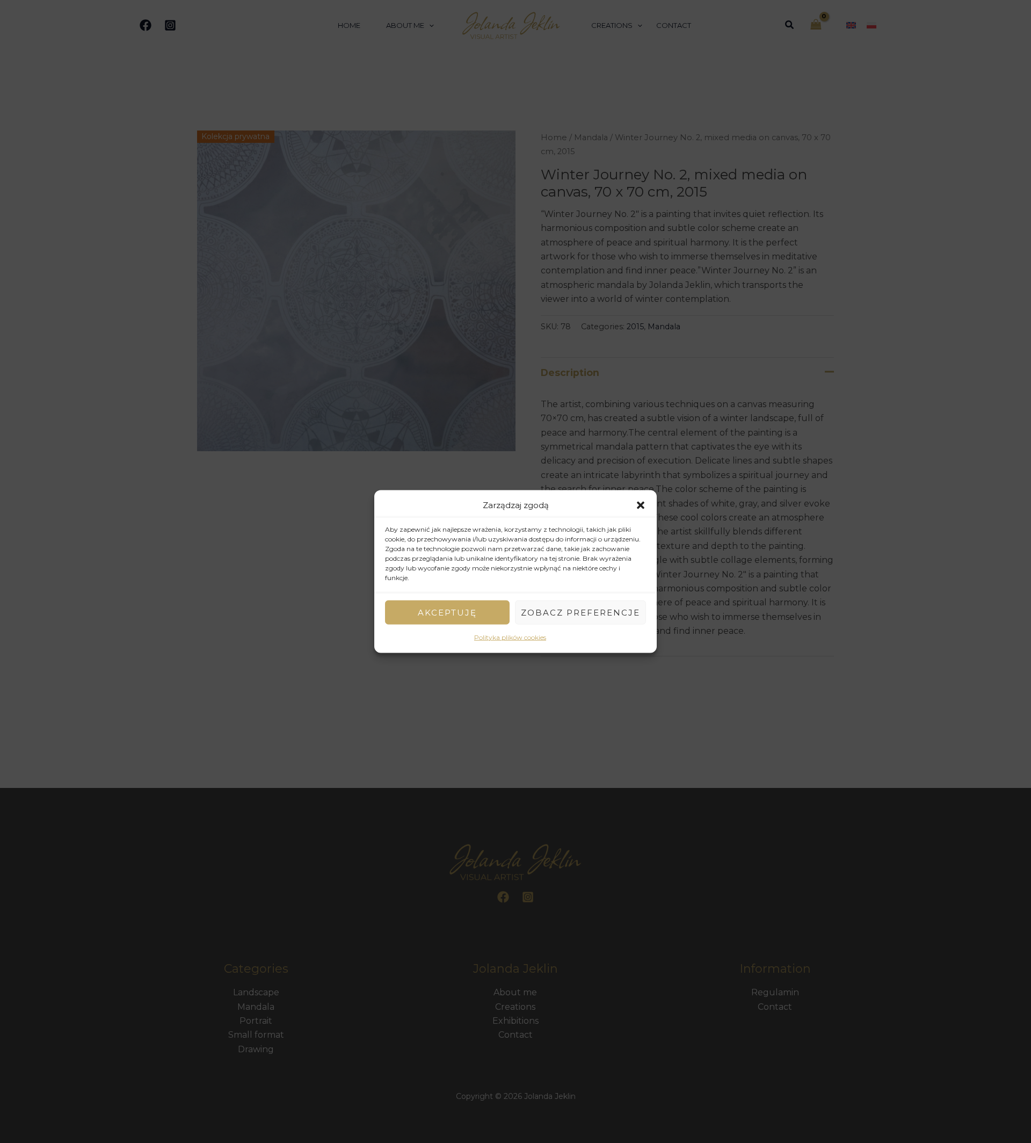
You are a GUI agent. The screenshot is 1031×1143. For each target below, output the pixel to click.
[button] (640, 505)
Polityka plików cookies (510, 637)
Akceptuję (447, 612)
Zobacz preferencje (580, 612)
